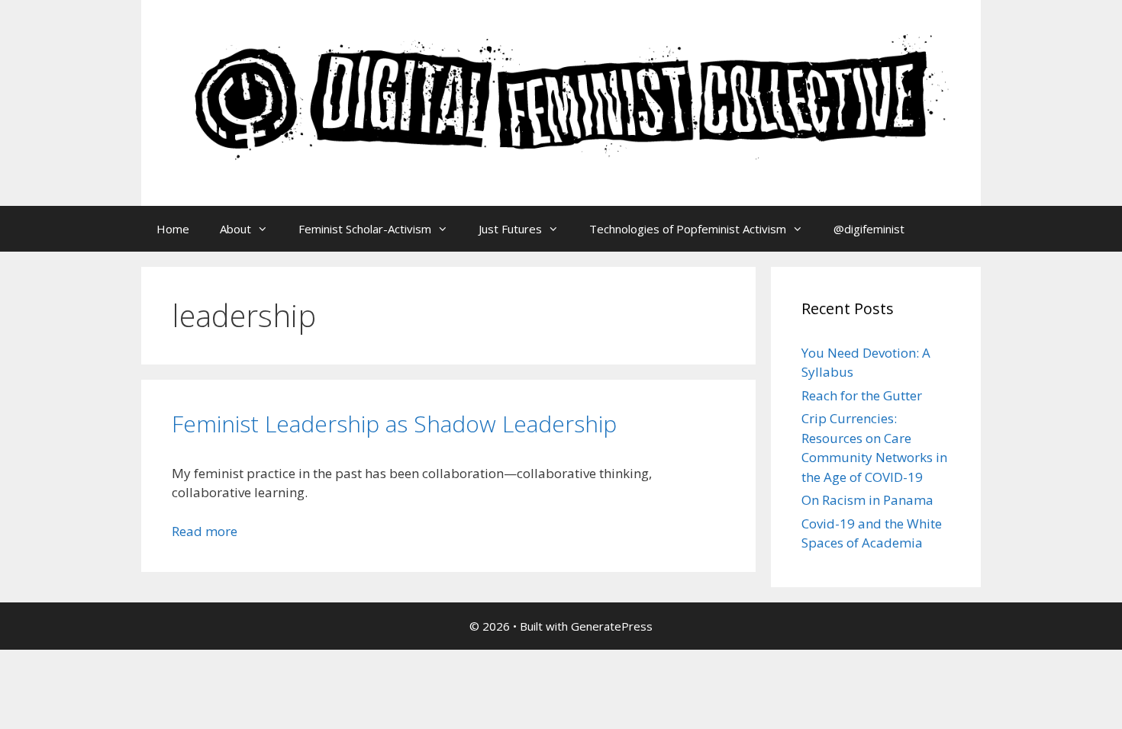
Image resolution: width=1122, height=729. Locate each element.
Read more (204, 531)
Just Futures (510, 228)
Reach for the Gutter (861, 395)
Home (172, 228)
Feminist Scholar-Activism (364, 228)
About (235, 228)
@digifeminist (868, 228)
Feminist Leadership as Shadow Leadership (394, 423)
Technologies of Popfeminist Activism (687, 228)
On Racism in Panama (867, 500)
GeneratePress (612, 626)
